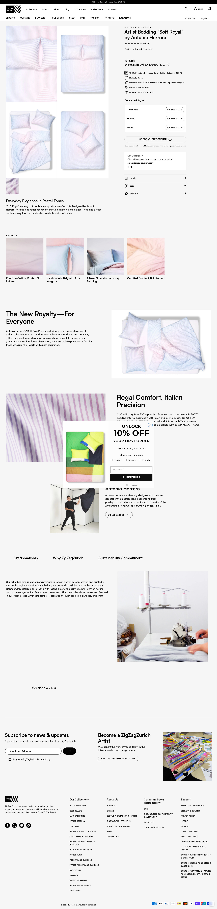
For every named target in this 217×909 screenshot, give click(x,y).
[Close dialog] (150, 425)
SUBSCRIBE (131, 477)
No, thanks (131, 485)
